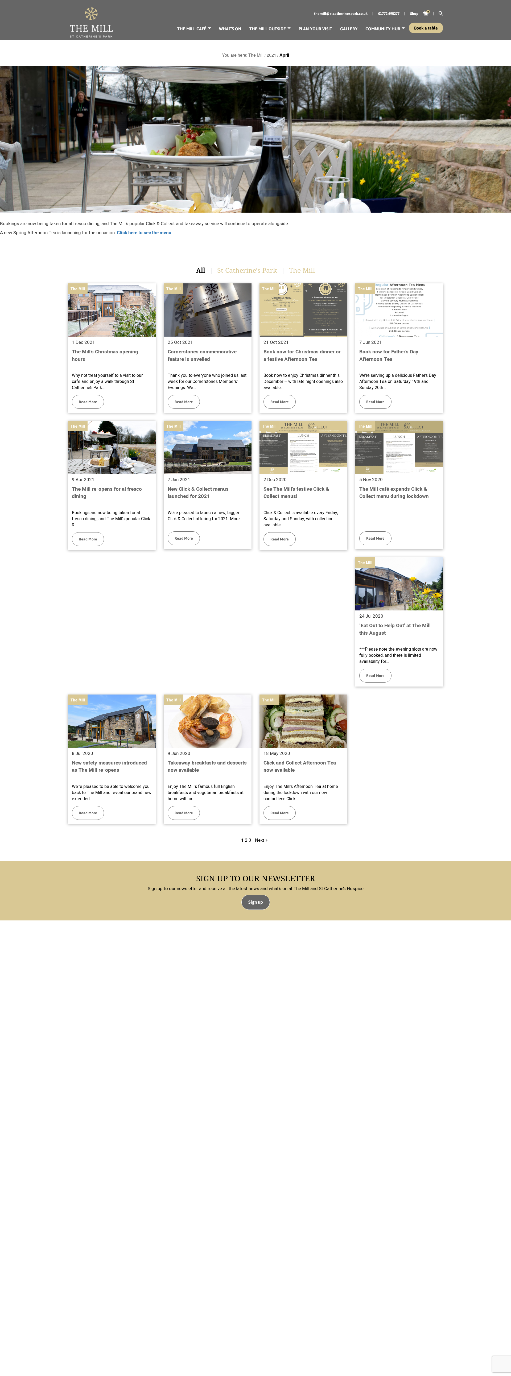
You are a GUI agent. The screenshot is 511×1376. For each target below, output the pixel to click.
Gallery (348, 28)
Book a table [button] (426, 28)
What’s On (230, 28)
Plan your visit (315, 28)
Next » (261, 840)
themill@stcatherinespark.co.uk (341, 13)
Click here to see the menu (144, 232)
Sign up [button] (255, 902)
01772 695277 (388, 13)
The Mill (78, 288)
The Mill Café (191, 28)
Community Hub (382, 28)
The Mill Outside (267, 28)
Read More (88, 402)
